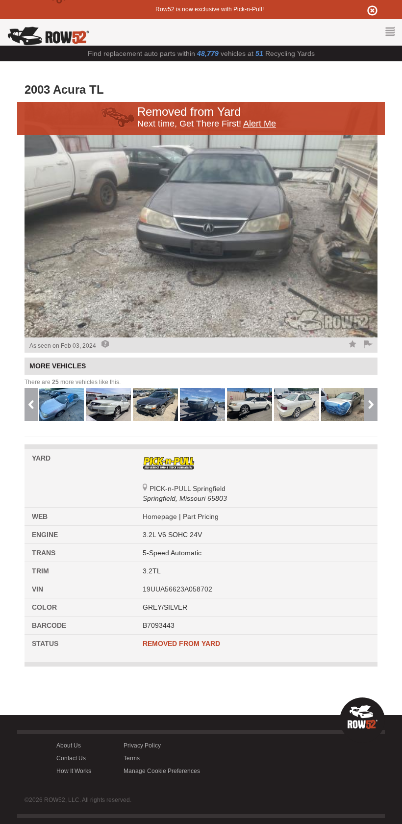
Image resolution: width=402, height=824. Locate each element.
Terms (132, 758)
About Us (68, 745)
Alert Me (259, 124)
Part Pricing (201, 516)
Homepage (161, 516)
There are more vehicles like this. (73, 382)
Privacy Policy (142, 745)
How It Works (73, 771)
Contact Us (71, 758)
